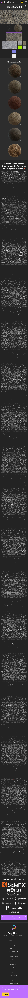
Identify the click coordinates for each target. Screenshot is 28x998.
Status (12, 967)
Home (10, 940)
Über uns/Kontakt (14, 946)
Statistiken (13, 964)
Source (12, 962)
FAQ (10, 943)
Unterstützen (14, 956)
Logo (11, 981)
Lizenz (11, 972)
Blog (10, 948)
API (11, 978)
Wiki (11, 959)
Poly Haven (9, 2)
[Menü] (26, 2)
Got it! (6, 994)
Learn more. (14, 989)
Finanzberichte (14, 983)
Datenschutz (13, 975)
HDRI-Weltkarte (13, 951)
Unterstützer (7, 166)
